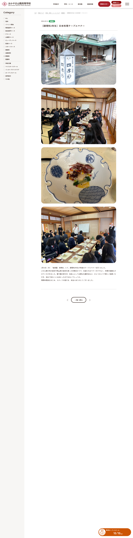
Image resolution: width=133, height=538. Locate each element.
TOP (35, 13)
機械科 (7, 50)
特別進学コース (10, 28)
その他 (7, 79)
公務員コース (9, 37)
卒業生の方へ (116, 6)
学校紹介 (56, 4)
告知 (6, 21)
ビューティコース (10, 40)
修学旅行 (8, 76)
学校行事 (8, 63)
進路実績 (90, 4)
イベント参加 (9, 24)
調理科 (63, 13)
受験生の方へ (104, 4)
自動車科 (8, 53)
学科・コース (68, 4)
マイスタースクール (11, 66)
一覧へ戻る (79, 300)
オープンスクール (10, 73)
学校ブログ (41, 13)
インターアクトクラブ (12, 70)
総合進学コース (10, 31)
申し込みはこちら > (102, 533)
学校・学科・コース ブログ (52, 13)
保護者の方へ (116, 2)
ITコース (8, 34)
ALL (6, 18)
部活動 (80, 4)
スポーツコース (10, 47)
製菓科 (7, 59)
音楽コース (8, 43)
